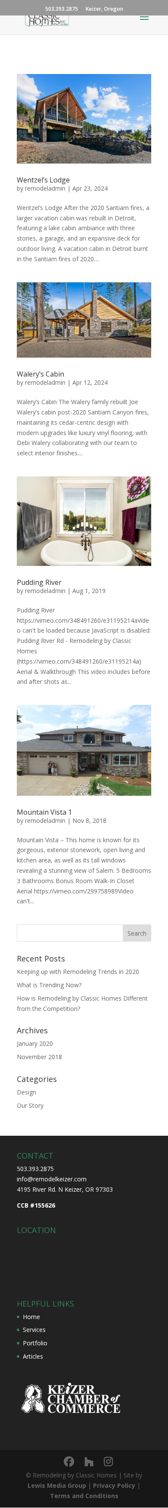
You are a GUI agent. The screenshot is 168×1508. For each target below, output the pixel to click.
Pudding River (39, 582)
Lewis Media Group (57, 1485)
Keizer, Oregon (104, 9)
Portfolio (35, 1343)
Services (34, 1330)
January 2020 (35, 1043)
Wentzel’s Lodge (43, 180)
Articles (33, 1356)
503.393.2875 (61, 9)
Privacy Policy (114, 1485)
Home (31, 1317)
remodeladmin (45, 188)
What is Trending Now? (49, 985)
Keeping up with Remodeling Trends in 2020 (78, 971)
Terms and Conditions (84, 1496)
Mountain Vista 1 (44, 812)
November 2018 (39, 1057)
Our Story (30, 1105)
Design (26, 1092)
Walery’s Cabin (40, 374)
